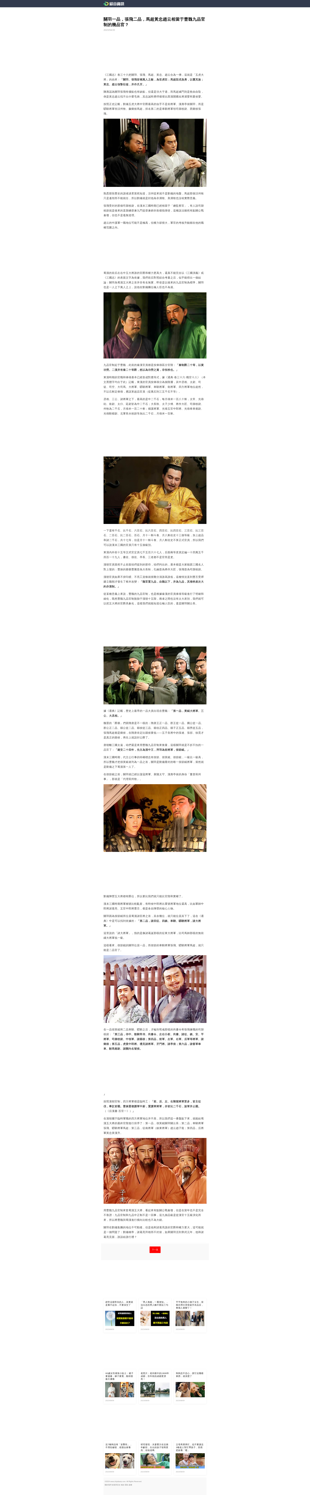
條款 (122, 1485)
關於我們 (108, 1485)
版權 (130, 1485)
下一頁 (155, 1250)
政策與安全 (116, 1485)
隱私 (126, 1485)
